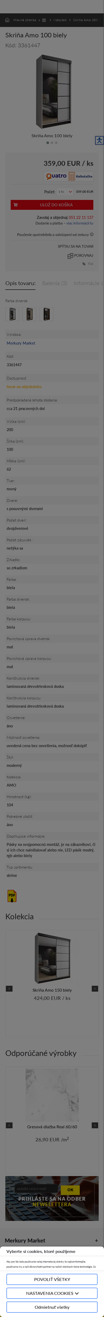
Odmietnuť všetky (52, 1307)
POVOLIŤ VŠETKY (52, 1279)
